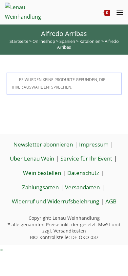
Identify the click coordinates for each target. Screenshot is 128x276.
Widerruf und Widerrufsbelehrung (55, 201)
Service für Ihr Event (86, 158)
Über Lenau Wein (32, 158)
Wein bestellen (42, 173)
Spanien (67, 41)
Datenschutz (83, 173)
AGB (111, 201)
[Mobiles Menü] (117, 12)
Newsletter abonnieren (43, 144)
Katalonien (89, 41)
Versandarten (82, 187)
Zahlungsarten (40, 187)
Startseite (19, 41)
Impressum (94, 144)
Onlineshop (43, 41)
